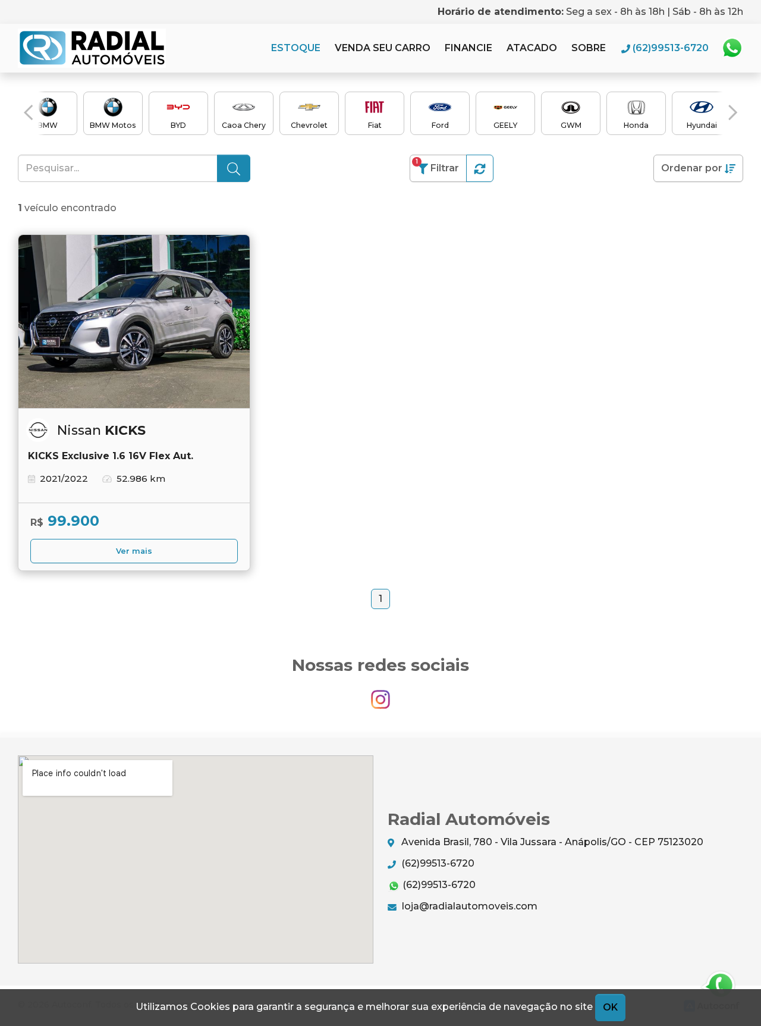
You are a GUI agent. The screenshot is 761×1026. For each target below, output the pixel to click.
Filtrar (437, 166)
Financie (468, 48)
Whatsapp (732, 48)
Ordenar (691, 168)
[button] (28, 112)
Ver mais (134, 551)
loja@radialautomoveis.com (468, 906)
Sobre (588, 48)
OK (610, 1007)
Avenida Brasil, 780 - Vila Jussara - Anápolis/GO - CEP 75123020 (551, 842)
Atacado (532, 48)
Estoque (295, 48)
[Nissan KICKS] (134, 322)
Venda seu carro (382, 48)
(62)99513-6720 (436, 863)
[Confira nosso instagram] (380, 693)
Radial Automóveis (92, 48)
